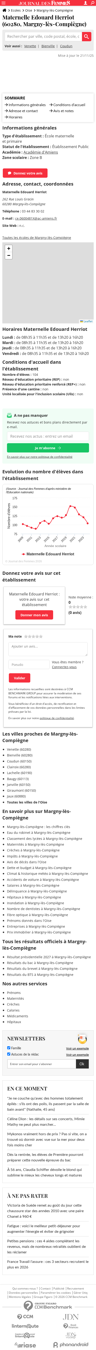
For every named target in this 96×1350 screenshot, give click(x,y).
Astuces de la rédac (24, 1054)
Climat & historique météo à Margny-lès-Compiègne (47, 873)
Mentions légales (20, 1297)
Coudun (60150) (19, 761)
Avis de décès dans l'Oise (26, 862)
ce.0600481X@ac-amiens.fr (36, 218)
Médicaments (17, 1016)
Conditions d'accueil (69, 104)
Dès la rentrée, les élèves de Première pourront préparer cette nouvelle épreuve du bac (45, 1157)
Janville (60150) (18, 784)
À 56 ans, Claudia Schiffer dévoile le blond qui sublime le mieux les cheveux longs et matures (44, 1172)
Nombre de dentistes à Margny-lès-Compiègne (43, 909)
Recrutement (75, 1288)
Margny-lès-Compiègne (55, 10)
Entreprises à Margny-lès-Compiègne (36, 926)
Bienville (48, 46)
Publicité (58, 1288)
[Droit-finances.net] (71, 1326)
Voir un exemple (77, 1048)
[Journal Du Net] (71, 1317)
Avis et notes (63, 110)
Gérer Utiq (80, 1292)
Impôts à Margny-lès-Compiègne (32, 856)
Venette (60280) (19, 749)
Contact (46, 1288)
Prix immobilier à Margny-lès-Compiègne (39, 932)
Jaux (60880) (16, 796)
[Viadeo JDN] (71, 1335)
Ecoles (16, 10)
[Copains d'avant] (25, 1335)
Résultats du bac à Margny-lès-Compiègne (40, 963)
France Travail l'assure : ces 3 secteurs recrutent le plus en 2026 (48, 1264)
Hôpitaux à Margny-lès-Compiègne (34, 897)
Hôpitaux (14, 1022)
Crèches (13, 1004)
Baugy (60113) (18, 779)
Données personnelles (23, 1292)
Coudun (66, 46)
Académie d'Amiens (41, 152)
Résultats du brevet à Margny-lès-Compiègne (42, 968)
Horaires (15, 117)
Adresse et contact (23, 110)
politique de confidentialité (57, 718)
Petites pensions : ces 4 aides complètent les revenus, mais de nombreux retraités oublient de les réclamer (46, 1246)
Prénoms (14, 992)
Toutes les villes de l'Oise (27, 802)
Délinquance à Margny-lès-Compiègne (37, 891)
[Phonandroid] (71, 1345)
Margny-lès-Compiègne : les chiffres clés (38, 827)
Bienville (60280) (19, 755)
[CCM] (25, 1317)
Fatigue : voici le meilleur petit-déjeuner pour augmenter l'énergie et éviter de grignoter (43, 1228)
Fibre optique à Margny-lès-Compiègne (37, 915)
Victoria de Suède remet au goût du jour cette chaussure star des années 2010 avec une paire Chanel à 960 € (45, 1211)
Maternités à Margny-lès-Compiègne (35, 844)
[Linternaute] (25, 1326)
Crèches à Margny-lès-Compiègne (33, 850)
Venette (30, 46)
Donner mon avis (34, 615)
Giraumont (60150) (21, 790)
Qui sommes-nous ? (25, 1288)
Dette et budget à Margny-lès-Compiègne (39, 868)
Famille (15, 1048)
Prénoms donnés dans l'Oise (29, 920)
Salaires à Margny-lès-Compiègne (33, 885)
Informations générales (27, 104)
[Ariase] (25, 1344)
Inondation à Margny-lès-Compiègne (35, 903)
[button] (8, 248)
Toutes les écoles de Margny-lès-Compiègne (36, 237)
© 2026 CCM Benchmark (71, 1297)
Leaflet (88, 321)
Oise (28, 10)
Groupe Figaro (43, 1297)
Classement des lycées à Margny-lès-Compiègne (44, 838)
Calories (13, 1010)
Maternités (15, 998)
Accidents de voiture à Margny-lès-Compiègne (43, 879)
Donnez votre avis (28, 173)
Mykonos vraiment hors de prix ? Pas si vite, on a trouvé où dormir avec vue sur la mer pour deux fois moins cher (47, 1139)
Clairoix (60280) (19, 767)
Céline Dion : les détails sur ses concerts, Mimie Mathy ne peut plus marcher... (46, 1121)
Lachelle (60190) (19, 773)
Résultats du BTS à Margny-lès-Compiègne (40, 974)
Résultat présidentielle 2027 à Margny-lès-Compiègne (49, 957)
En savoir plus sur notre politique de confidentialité (39, 457)
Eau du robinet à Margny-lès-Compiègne (38, 832)
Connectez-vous (64, 667)
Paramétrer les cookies (56, 1292)
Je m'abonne (45, 448)
